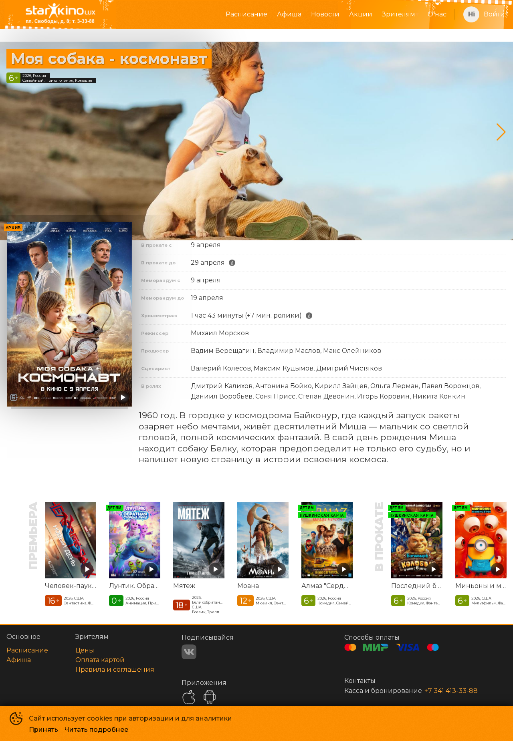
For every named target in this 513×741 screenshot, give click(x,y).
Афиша (289, 14)
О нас (437, 14)
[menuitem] (246, 14)
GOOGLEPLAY (209, 697)
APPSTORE (189, 697)
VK (189, 651)
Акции (360, 14)
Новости (325, 14)
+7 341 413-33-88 (451, 691)
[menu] (289, 14)
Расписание (246, 14)
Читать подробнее (96, 729)
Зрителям (398, 14)
